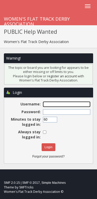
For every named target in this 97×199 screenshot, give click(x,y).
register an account (62, 76)
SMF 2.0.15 (12, 183)
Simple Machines (53, 183)
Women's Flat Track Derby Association (37, 20)
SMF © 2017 (31, 183)
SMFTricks (26, 187)
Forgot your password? (48, 156)
